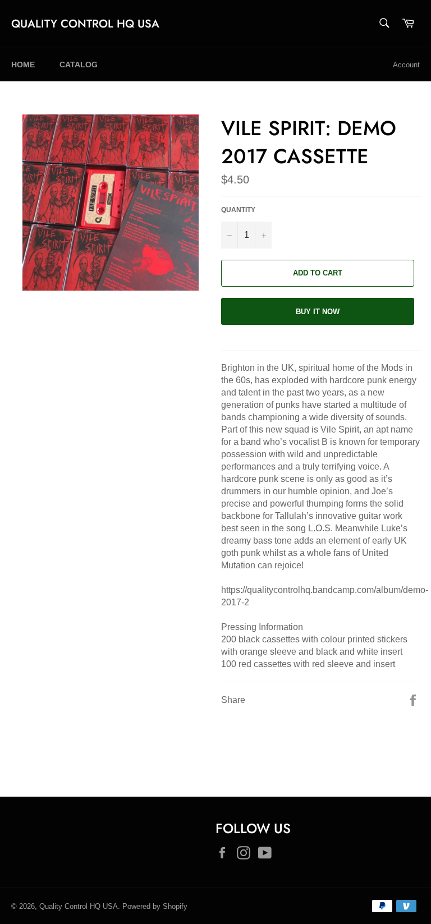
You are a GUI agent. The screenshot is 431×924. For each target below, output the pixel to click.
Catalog (78, 64)
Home (23, 64)
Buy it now (318, 311)
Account (406, 65)
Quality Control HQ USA (85, 24)
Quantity (238, 210)
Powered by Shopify (154, 906)
